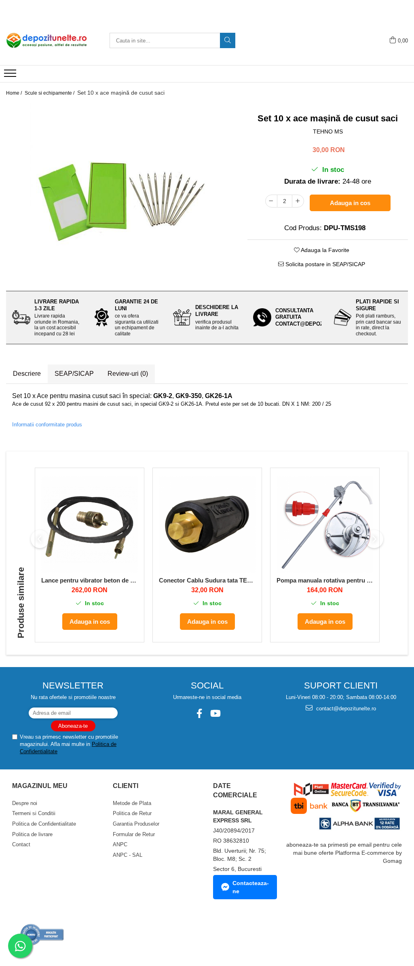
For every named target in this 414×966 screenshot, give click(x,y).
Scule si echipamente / (50, 93)
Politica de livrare (32, 834)
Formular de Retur (134, 834)
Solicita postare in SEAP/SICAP (324, 264)
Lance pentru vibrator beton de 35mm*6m (89, 580)
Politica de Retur (132, 813)
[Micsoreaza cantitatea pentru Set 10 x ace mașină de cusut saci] (271, 201)
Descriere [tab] (27, 373)
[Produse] (11, 76)
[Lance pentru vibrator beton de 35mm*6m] (89, 524)
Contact (21, 844)
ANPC (120, 844)
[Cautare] (227, 40)
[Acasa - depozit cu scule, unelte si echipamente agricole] (46, 40)
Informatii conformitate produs (47, 425)
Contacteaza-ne (250, 887)
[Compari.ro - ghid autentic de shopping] (42, 935)
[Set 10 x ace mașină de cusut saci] (120, 194)
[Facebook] (199, 713)
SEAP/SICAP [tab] (74, 373)
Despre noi (24, 803)
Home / (14, 93)
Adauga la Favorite (324, 250)
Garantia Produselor (136, 824)
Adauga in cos (350, 202)
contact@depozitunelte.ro (345, 708)
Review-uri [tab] (128, 373)
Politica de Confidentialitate (44, 824)
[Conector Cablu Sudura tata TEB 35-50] (207, 524)
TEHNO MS (328, 131)
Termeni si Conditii (33, 813)
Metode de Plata (132, 803)
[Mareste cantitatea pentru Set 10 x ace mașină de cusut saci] (298, 201)
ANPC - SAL (127, 855)
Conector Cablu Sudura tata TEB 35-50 (207, 580)
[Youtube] (215, 713)
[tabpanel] (120, 194)
